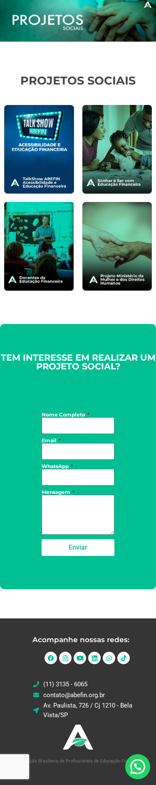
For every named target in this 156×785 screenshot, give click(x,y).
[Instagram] (65, 658)
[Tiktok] (123, 658)
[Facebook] (51, 658)
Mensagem (57, 492)
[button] (137, 766)
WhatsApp (56, 466)
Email (50, 440)
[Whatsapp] (109, 658)
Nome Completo (64, 414)
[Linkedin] (94, 658)
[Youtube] (80, 658)
